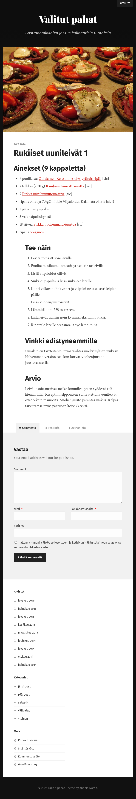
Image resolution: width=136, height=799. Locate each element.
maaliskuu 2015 (28, 632)
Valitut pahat (68, 19)
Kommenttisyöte (29, 756)
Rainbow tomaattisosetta (65, 186)
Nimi (18, 509)
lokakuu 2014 (26, 648)
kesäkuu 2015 (26, 624)
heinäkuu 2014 (27, 664)
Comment (20, 469)
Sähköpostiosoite (83, 509)
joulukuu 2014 (27, 640)
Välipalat (24, 710)
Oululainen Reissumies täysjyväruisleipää (70, 178)
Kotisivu (19, 525)
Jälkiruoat (24, 686)
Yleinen (23, 718)
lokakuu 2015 (26, 616)
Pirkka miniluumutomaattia (43, 194)
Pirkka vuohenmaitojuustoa (54, 224)
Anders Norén (88, 788)
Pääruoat (24, 694)
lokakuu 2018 (26, 600)
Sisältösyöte (26, 748)
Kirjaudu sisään (28, 740)
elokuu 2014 (25, 656)
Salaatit (23, 702)
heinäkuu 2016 (27, 608)
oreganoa (37, 232)
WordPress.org (27, 764)
